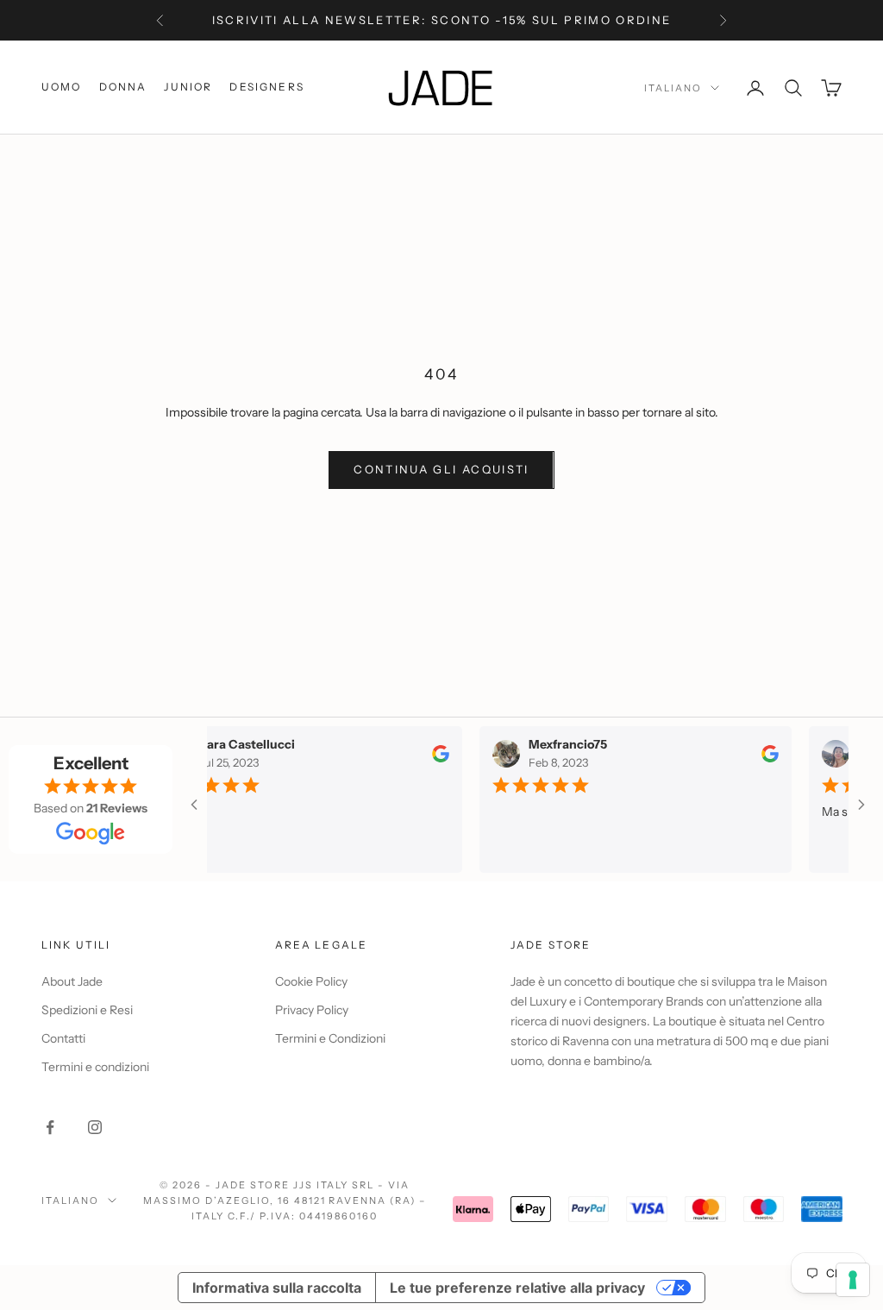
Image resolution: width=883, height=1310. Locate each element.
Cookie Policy (311, 981)
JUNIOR (188, 86)
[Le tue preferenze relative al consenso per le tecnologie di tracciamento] (852, 1279)
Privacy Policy (311, 1010)
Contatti (63, 1038)
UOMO (61, 86)
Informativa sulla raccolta (276, 1287)
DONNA (123, 86)
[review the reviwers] (430, 753)
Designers (266, 86)
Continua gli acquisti (441, 469)
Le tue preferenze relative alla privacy (517, 1287)
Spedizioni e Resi (87, 1010)
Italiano (673, 88)
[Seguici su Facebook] (50, 1127)
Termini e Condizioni (330, 1038)
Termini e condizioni (95, 1067)
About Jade (72, 981)
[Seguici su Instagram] (94, 1127)
